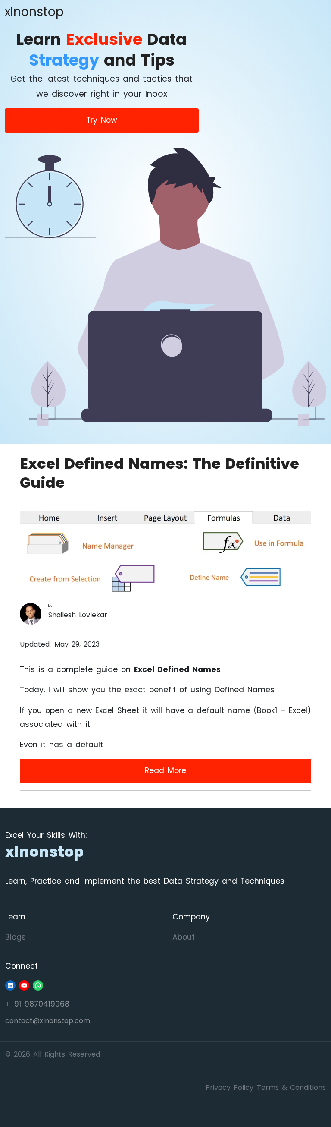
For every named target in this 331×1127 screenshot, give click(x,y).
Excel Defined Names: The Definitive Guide (159, 473)
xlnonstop (34, 11)
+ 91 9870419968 (37, 1004)
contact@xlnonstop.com (47, 1021)
